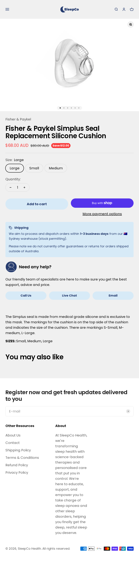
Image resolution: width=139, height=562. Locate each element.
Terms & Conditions (22, 457)
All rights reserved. (56, 548)
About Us (13, 435)
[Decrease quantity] (10, 187)
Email (113, 295)
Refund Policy (16, 465)
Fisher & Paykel (18, 119)
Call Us (26, 295)
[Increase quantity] (24, 187)
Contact (12, 442)
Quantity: (13, 179)
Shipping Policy (18, 450)
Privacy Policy (16, 472)
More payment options (102, 213)
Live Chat (69, 295)
